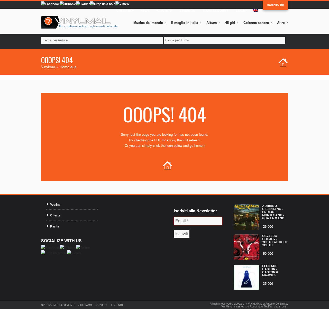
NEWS (145, 10)
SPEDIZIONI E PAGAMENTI (58, 305)
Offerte (55, 215)
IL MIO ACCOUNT (215, 10)
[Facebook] (50, 4)
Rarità (54, 226)
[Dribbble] (68, 4)
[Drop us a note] (102, 4)
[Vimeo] (122, 4)
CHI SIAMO (124, 10)
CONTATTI (164, 10)
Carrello (273, 5)
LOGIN (240, 10)
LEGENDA (187, 10)
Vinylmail (48, 66)
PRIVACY (101, 305)
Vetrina (55, 204)
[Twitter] (83, 4)
